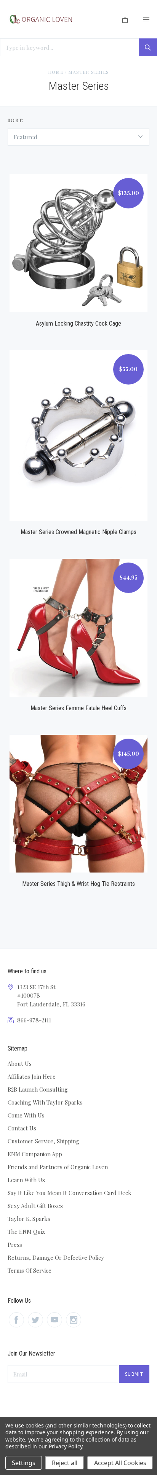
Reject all (64, 1463)
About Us (20, 1063)
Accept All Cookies (120, 1463)
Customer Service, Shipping (43, 1141)
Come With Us (26, 1115)
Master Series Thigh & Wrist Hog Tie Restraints (78, 883)
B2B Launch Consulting (38, 1089)
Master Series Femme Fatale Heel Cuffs (78, 708)
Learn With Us (26, 1180)
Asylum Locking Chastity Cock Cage (78, 323)
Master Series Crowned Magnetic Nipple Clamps (78, 532)
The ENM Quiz (26, 1231)
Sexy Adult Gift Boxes (35, 1206)
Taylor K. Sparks (29, 1218)
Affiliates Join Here (32, 1076)
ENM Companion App (35, 1154)
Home (55, 72)
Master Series (88, 72)
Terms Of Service (29, 1270)
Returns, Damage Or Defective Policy (56, 1257)
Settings (23, 1463)
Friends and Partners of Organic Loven (58, 1167)
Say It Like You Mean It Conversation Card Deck (69, 1193)
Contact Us (22, 1128)
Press (15, 1244)
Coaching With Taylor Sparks (45, 1102)
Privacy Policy (65, 1446)
